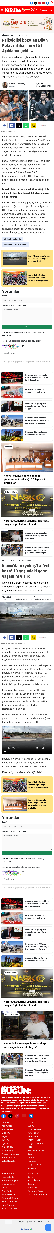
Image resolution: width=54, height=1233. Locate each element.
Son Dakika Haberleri (38, 1194)
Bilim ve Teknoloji (36, 1150)
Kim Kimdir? (7, 1146)
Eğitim (5, 1143)
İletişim (31, 1184)
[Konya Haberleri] (27, 1025)
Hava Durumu (8, 1205)
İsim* (4, 296)
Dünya (31, 1125)
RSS (9, 1222)
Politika (31, 1122)
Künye (30, 1177)
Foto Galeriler (8, 1177)
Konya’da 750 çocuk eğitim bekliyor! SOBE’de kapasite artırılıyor (36, 1072)
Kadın (30, 1154)
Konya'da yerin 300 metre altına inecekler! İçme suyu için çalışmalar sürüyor (37, 420)
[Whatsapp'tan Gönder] (26, 125)
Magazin (32, 1168)
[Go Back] (48, 1227)
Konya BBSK (7, 1129)
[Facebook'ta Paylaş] (12, 125)
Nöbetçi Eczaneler (10, 1201)
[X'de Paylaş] (19, 125)
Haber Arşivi (33, 1187)
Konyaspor (7, 1125)
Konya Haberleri (35, 1143)
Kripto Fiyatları (9, 1194)
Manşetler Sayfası (10, 1180)
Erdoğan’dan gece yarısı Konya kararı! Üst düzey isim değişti (37, 406)
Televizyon (32, 1161)
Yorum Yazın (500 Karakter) (14, 305)
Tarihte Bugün (8, 1150)
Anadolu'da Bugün (11, 35)
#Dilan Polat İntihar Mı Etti (15, 244)
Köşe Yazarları (8, 1173)
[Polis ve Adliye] (27, 502)
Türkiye (5, 1139)
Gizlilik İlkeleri (34, 1180)
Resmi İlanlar (34, 1173)
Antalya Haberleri (36, 1139)
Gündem (24, 35)
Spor (30, 1146)
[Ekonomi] (27, 457)
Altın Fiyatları (8, 1191)
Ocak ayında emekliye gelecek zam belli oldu (35, 390)
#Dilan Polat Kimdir (12, 239)
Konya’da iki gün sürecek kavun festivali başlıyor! (36, 433)
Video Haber (33, 1136)
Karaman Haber (9, 1157)
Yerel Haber (33, 1132)
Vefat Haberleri (9, 1161)
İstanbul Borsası (9, 1184)
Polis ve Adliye (26, 561)
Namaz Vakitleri (9, 1208)
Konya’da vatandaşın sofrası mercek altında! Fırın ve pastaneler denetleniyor (37, 550)
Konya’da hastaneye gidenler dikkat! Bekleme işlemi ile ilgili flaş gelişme (37, 377)
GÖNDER (27, 327)
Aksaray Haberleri (10, 1154)
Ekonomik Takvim (10, 1198)
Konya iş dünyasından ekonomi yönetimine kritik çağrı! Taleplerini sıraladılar (24, 479)
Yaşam (31, 1157)
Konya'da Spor (34, 1164)
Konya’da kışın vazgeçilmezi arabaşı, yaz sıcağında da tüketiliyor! (37, 536)
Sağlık (4, 1136)
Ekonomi (6, 1132)
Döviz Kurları (8, 1187)
